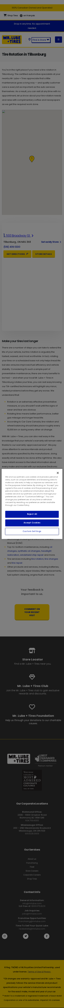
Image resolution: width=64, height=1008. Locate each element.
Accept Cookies (32, 522)
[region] (32, 504)
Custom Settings (32, 531)
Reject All (32, 514)
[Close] (57, 473)
